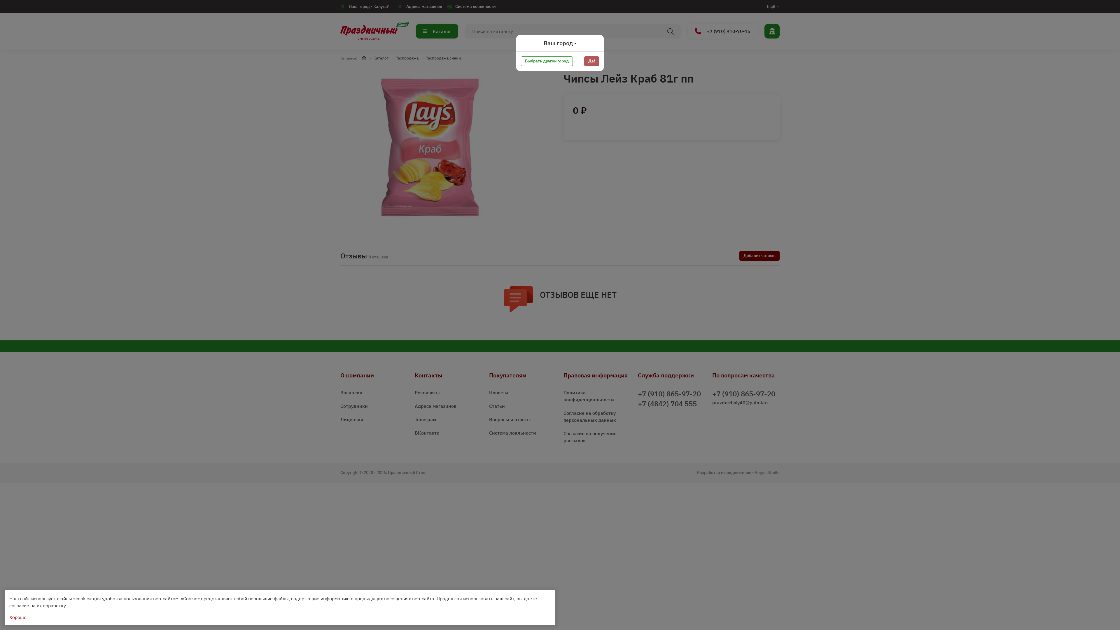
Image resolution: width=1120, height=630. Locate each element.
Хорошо (18, 617)
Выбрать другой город (547, 61)
